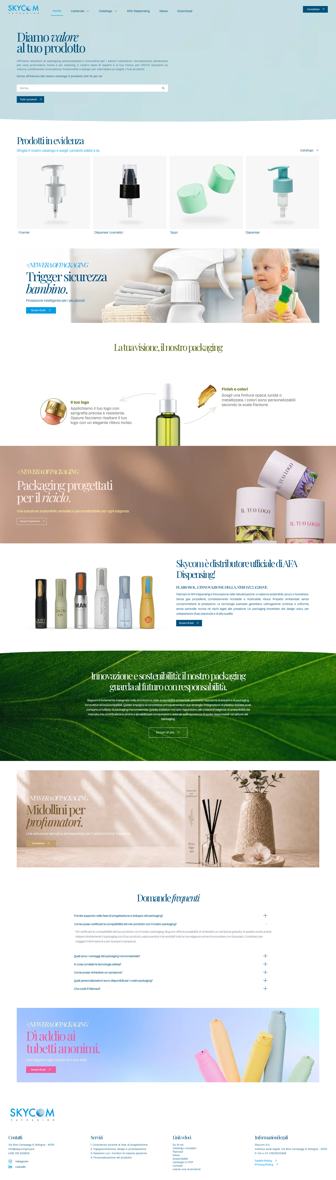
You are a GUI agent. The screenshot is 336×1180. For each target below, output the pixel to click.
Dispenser (253, 232)
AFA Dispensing (138, 11)
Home (57, 11)
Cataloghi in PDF (183, 1162)
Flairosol (178, 1151)
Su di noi (178, 1144)
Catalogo (105, 11)
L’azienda (77, 11)
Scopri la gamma (30, 521)
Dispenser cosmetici (108, 232)
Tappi (174, 232)
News (163, 11)
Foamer (24, 232)
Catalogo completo (184, 1148)
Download (184, 11)
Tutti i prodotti (28, 99)
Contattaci (313, 9)
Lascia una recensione (187, 1169)
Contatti (178, 1165)
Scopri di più (38, 310)
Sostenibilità (180, 1158)
